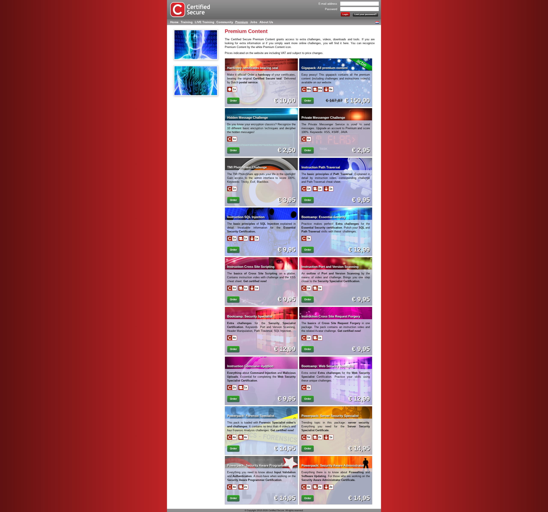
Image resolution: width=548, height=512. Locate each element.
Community (224, 22)
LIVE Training (204, 22)
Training (187, 22)
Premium (241, 22)
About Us (266, 22)
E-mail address (328, 3)
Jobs (253, 22)
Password (331, 9)
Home (174, 22)
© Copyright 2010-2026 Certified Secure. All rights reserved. (274, 510)
